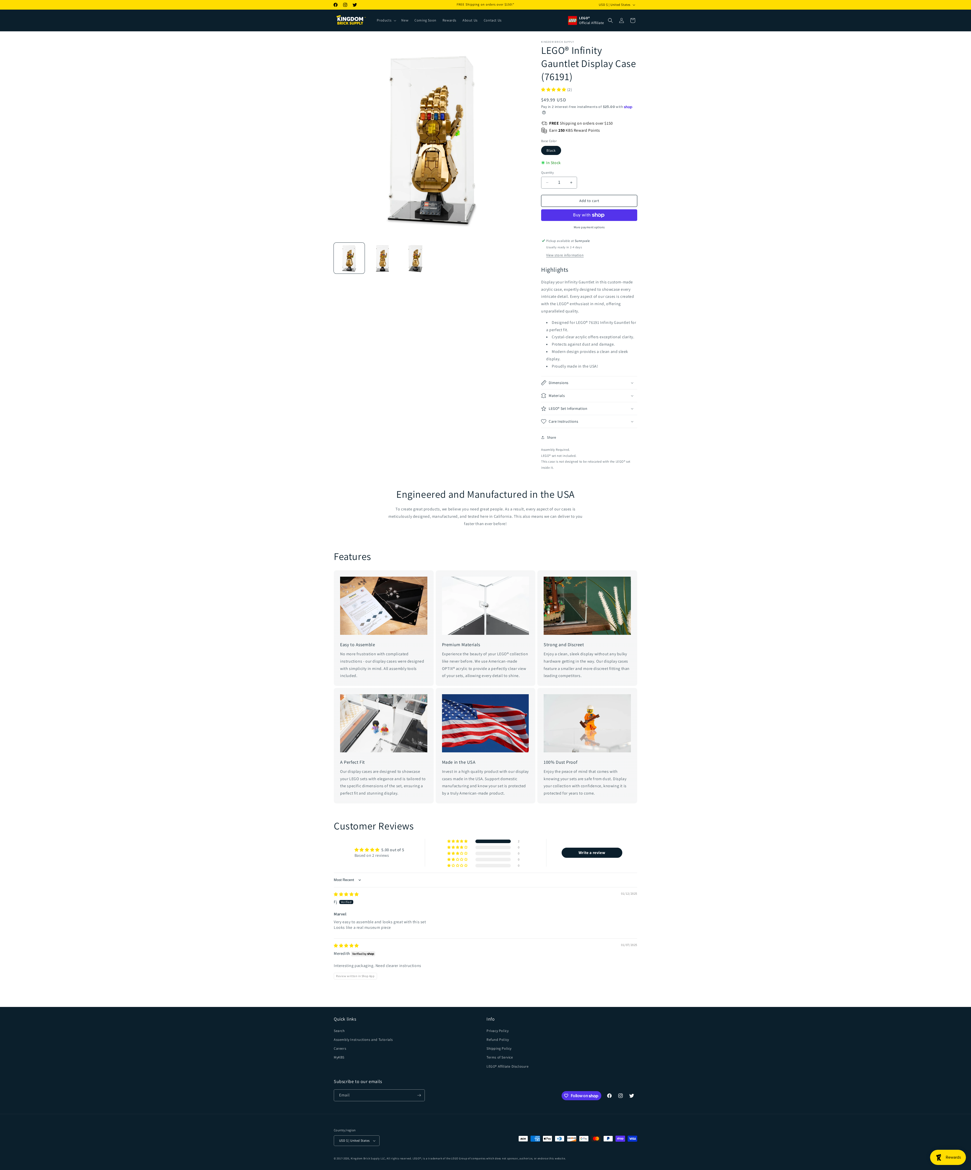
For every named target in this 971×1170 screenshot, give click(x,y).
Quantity (547, 172)
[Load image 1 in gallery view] (349, 258)
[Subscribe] (419, 1095)
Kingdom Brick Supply (365, 1158)
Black (551, 150)
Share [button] (551, 437)
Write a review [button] (592, 852)
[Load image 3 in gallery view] (415, 258)
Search (339, 1030)
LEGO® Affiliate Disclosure (508, 1066)
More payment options (589, 227)
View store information (565, 255)
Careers (340, 1048)
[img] (346, 894)
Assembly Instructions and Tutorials (363, 1039)
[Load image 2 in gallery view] (382, 258)
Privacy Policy (498, 1030)
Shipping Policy (499, 1048)
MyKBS (339, 1057)
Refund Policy (498, 1039)
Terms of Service (500, 1057)
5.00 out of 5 (392, 849)
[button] (386, 20)
